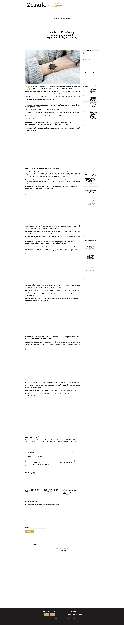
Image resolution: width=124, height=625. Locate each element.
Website (27, 527)
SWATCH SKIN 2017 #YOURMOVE (90, 247)
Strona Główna (39, 13)
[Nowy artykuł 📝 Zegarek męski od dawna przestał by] (114, 566)
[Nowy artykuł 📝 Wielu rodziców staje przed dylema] (52, 593)
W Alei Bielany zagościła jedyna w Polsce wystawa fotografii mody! (90, 268)
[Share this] (59, 43)
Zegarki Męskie (92, 249)
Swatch (33, 487)
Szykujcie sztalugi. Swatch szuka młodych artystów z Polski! (33, 490)
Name (27, 519)
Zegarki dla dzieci (90, 204)
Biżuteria (47, 487)
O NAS (81, 13)
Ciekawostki (29, 487)
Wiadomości (60, 13)
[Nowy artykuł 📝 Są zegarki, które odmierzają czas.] (93, 564)
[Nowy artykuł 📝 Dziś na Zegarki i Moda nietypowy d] (93, 587)
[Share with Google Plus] (63, 42)
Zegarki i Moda (78, 614)
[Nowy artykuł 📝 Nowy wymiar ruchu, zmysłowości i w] (31, 562)
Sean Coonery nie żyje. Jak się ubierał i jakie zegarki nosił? (70, 492)
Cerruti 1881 (62, 40)
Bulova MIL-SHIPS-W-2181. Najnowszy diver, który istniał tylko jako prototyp (90, 180)
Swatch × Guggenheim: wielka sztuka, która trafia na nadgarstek (93, 98)
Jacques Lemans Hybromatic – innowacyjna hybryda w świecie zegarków (90, 257)
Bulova (87, 182)
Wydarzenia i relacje (91, 270)
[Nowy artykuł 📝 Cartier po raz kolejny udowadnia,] (72, 564)
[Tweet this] (61, 43)
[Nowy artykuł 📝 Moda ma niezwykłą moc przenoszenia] (31, 591)
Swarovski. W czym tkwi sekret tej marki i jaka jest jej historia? (52, 490)
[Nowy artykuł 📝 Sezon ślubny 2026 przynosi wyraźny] (10, 565)
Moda (53, 13)
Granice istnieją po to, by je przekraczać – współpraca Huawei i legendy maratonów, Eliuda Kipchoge (93, 115)
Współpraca (75, 13)
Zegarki (47, 13)
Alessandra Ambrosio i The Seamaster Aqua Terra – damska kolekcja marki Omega (90, 200)
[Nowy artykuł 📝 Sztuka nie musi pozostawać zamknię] (52, 564)
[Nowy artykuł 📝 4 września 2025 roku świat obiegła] (114, 585)
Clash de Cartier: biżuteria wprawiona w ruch (93, 91)
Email (26, 523)
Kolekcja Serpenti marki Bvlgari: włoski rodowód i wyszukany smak (90, 191)
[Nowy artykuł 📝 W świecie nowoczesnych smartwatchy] (10, 592)
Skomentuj (40, 456)
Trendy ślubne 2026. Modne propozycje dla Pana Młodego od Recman (89, 85)
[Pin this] (65, 42)
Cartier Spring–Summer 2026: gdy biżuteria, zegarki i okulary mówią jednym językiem (93, 106)
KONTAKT (86, 13)
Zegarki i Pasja (71, 614)
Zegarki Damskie (92, 203)
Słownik (68, 13)
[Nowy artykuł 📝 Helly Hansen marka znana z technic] (72, 589)
